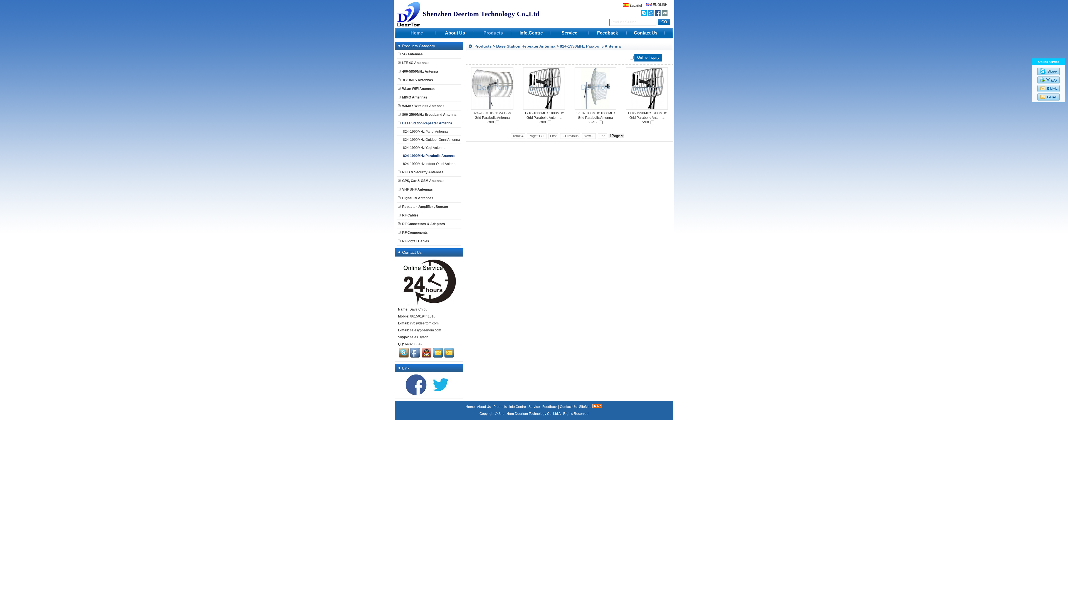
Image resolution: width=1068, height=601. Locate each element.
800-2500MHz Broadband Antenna (429, 115)
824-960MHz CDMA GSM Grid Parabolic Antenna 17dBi (492, 117)
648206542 (413, 344)
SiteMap (585, 407)
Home (417, 33)
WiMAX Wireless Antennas (423, 106)
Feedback (607, 33)
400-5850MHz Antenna (420, 71)
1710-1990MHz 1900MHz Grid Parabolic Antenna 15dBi (647, 117)
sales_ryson (419, 337)
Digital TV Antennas (417, 198)
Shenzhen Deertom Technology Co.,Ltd (528, 414)
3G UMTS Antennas (417, 80)
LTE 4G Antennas (415, 63)
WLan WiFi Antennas (418, 89)
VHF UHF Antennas (417, 189)
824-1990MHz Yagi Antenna (424, 148)
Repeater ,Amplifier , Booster (425, 207)
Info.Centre (531, 33)
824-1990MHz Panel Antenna (425, 132)
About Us (455, 33)
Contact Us (645, 33)
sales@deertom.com (425, 330)
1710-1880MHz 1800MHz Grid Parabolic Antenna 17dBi (544, 117)
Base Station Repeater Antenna (525, 46)
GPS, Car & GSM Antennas (423, 181)
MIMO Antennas (414, 97)
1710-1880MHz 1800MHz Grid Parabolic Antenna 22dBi (595, 117)
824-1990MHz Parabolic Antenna (590, 46)
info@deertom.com (424, 323)
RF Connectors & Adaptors (423, 224)
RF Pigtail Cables (415, 241)
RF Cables (410, 215)
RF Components (415, 233)
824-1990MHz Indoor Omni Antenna (430, 164)
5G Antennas (412, 54)
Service (569, 33)
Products (493, 33)
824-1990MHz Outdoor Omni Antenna (431, 140)
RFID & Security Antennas (423, 172)
